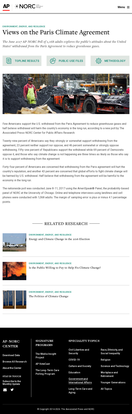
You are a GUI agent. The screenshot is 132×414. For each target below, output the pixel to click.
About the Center (12, 368)
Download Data (11, 355)
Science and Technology (115, 366)
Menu (122, 7)
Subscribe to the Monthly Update (12, 382)
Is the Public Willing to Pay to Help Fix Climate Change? (65, 267)
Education (74, 372)
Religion (106, 359)
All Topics (106, 388)
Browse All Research (15, 361)
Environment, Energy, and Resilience (24, 26)
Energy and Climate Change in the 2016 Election (59, 239)
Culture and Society (80, 366)
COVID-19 (74, 359)
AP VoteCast (43, 363)
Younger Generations (113, 382)
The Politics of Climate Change (48, 296)
